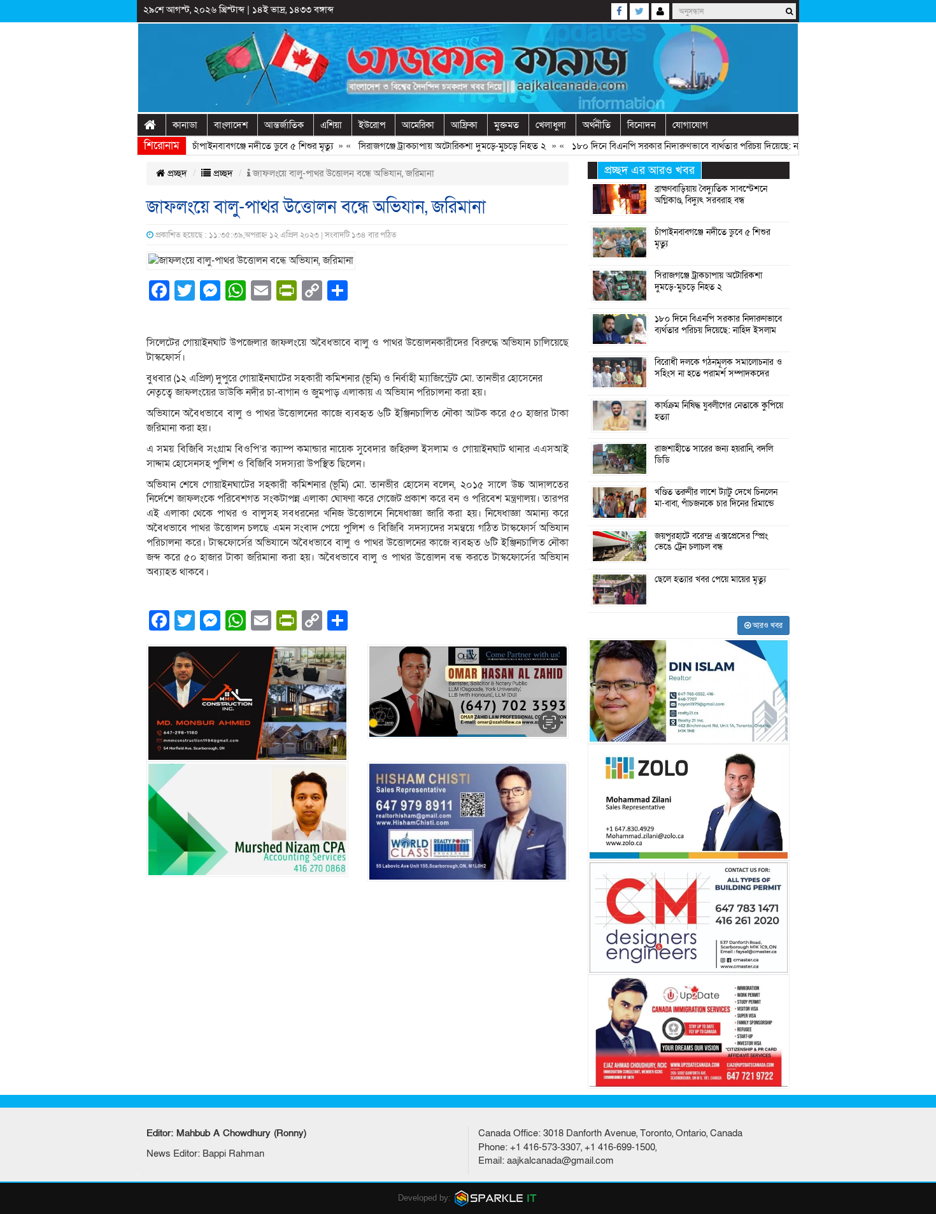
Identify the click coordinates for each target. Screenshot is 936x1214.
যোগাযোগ (690, 124)
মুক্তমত (506, 124)
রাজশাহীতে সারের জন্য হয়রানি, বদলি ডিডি (714, 454)
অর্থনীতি (597, 124)
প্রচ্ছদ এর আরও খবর (649, 170)
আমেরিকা (418, 124)
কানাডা (185, 124)
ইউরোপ (371, 124)
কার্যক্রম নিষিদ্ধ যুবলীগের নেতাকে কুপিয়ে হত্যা (719, 411)
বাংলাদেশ (231, 124)
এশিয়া (331, 124)
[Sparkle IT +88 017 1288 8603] (496, 1197)
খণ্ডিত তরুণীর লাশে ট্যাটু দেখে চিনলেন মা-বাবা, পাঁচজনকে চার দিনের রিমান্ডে (716, 498)
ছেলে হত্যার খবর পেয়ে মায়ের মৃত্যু (710, 579)
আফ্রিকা (464, 124)
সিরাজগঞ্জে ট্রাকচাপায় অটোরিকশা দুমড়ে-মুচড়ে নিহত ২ (426, 145)
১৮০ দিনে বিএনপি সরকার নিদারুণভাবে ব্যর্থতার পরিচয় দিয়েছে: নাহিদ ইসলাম (680, 145)
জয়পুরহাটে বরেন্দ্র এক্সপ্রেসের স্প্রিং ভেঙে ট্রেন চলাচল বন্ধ (711, 542)
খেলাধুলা (550, 124)
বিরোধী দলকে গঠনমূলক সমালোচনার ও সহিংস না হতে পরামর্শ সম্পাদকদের (718, 368)
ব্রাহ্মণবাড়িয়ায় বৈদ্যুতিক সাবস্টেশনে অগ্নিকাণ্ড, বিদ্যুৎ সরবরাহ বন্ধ (711, 194)
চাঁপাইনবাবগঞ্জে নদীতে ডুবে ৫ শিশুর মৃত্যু (236, 145)
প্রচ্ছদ (176, 173)
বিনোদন (641, 124)
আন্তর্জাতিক (284, 124)
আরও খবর (767, 625)
